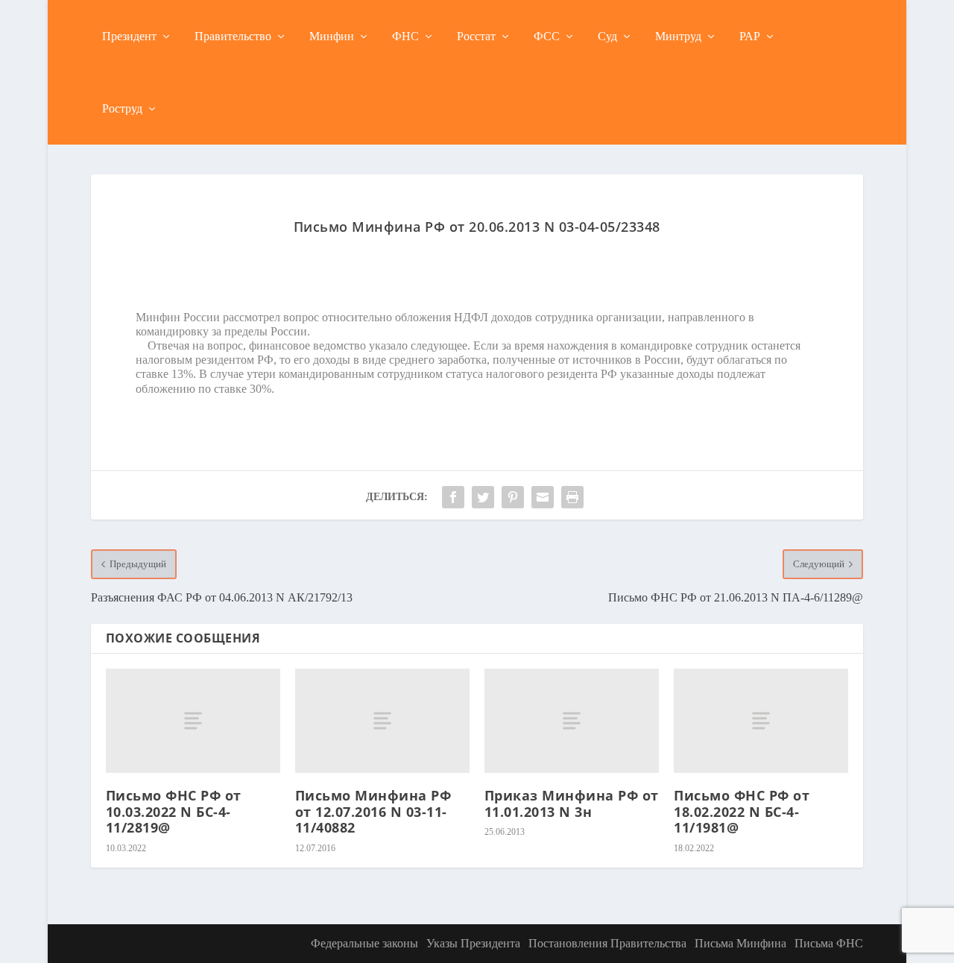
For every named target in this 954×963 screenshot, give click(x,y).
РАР (749, 36)
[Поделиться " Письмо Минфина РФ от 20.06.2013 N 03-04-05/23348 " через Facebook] (453, 497)
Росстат (476, 36)
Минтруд (678, 36)
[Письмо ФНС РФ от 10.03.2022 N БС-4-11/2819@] (193, 721)
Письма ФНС (829, 943)
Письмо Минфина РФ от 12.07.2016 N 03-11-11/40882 (373, 811)
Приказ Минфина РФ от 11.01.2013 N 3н (571, 803)
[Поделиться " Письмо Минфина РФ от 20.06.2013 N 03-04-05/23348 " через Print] (572, 497)
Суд (607, 36)
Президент (129, 36)
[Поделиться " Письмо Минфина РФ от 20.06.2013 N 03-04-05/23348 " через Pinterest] (513, 497)
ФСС (547, 36)
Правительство (233, 36)
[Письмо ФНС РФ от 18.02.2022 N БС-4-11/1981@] (761, 721)
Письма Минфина (740, 943)
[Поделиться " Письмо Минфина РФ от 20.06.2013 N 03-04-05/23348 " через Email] (542, 497)
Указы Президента (473, 943)
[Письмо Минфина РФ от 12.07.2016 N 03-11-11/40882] (382, 721)
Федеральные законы (364, 943)
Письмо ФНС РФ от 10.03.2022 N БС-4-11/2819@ (173, 811)
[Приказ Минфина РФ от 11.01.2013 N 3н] (571, 721)
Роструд (122, 108)
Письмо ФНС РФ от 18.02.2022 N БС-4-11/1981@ (741, 811)
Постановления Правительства (607, 943)
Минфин (331, 36)
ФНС (405, 36)
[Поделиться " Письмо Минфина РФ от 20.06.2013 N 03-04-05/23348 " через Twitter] (483, 497)
